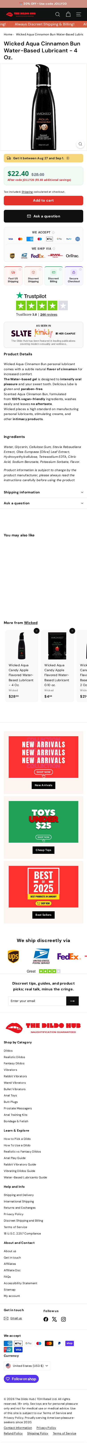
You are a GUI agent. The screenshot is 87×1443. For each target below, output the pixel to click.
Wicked (30, 622)
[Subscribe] (72, 1000)
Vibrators (10, 1070)
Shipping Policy (37, 1433)
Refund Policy (13, 1433)
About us (10, 1251)
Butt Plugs (11, 1102)
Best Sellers (43, 915)
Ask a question (16, 503)
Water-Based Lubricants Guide (25, 1177)
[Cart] (68, 14)
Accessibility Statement (20, 1283)
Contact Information (18, 1428)
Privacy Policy (13, 1214)
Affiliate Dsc (12, 1270)
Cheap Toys (43, 850)
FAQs (7, 1277)
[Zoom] (80, 144)
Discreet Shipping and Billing (23, 1220)
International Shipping (19, 1201)
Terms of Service (15, 1227)
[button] (43, 236)
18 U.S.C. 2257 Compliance (22, 1233)
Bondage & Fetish (16, 1121)
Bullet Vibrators (15, 1089)
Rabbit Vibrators (15, 1076)
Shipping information (22, 492)
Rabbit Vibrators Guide (20, 1164)
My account (12, 1296)
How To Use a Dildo (17, 1145)
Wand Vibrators (15, 1083)
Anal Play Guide (14, 1158)
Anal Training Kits (15, 1115)
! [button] (67, 158)
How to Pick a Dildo (17, 1139)
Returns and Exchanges (20, 1208)
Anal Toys (10, 1095)
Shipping (27, 192)
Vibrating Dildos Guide (19, 1171)
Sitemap (9, 1290)
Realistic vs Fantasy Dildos (22, 1151)
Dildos (8, 1051)
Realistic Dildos (14, 1057)
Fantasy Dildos (14, 1063)
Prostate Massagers (18, 1108)
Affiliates (10, 1264)
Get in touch (12, 1257)
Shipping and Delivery (19, 1195)
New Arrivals (43, 785)
